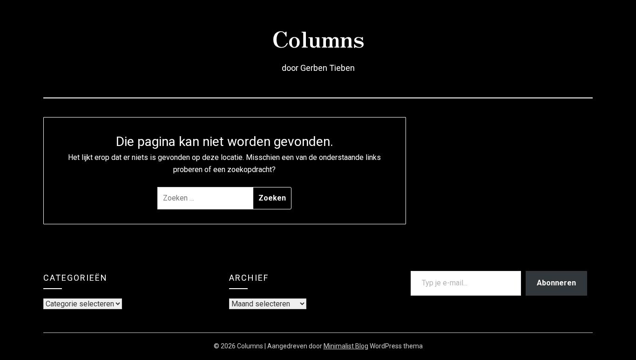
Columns (318, 37)
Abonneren (556, 282)
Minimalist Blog (346, 346)
